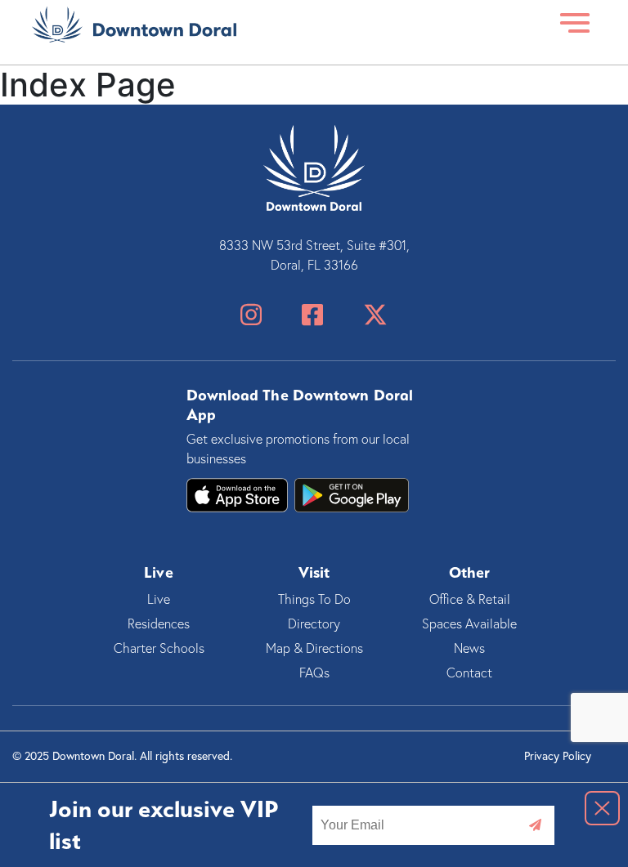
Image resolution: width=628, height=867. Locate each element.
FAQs (314, 672)
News (469, 648)
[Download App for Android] (237, 495)
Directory (314, 623)
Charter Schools (159, 648)
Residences (159, 623)
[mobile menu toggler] (575, 23)
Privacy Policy (557, 755)
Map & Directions (314, 648)
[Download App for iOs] (351, 495)
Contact (469, 672)
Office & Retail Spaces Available (469, 611)
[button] (602, 808)
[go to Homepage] (134, 24)
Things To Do (314, 599)
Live (158, 599)
